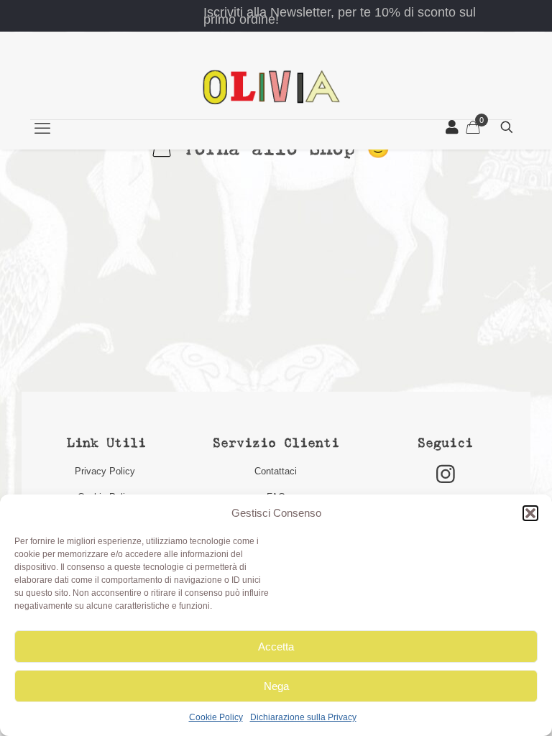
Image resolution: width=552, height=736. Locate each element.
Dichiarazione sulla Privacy (303, 717)
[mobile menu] (42, 128)
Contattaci (275, 471)
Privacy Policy (106, 471)
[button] (530, 513)
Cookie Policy (216, 717)
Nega (276, 686)
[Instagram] (445, 474)
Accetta (276, 646)
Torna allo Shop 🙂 (280, 150)
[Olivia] (271, 86)
